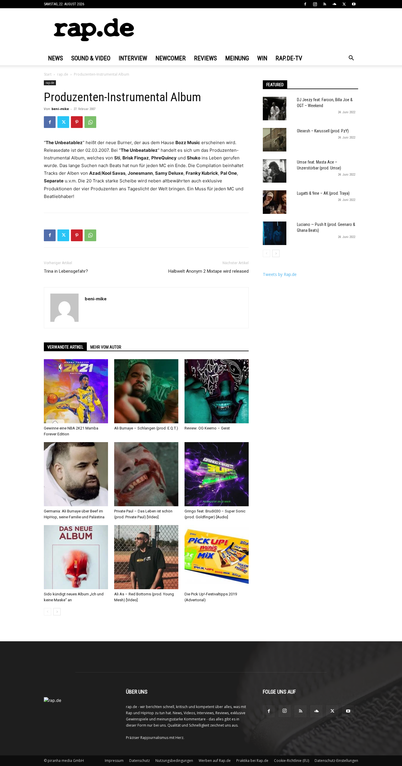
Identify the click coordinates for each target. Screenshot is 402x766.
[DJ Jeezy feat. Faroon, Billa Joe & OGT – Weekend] (274, 108)
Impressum (114, 760)
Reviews (205, 58)
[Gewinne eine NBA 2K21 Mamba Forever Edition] (76, 391)
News (55, 58)
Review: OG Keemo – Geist (207, 428)
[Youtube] (353, 4)
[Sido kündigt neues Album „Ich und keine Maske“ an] (76, 557)
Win (262, 58)
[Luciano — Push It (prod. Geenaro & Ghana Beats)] (274, 233)
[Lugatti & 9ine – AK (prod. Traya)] (274, 202)
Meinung (237, 58)
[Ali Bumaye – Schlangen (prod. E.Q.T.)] (146, 391)
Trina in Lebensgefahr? (66, 271)
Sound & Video (90, 58)
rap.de (62, 74)
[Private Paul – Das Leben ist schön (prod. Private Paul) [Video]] (146, 474)
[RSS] (324, 4)
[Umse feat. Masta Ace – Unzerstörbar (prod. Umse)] (274, 171)
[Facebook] (305, 4)
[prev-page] (47, 611)
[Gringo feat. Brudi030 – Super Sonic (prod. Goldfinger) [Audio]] (217, 474)
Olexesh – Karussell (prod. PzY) (323, 131)
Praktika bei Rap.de (252, 760)
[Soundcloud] (334, 4)
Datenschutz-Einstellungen (336, 760)
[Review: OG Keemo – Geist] (217, 391)
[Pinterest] (77, 122)
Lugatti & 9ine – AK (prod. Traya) (323, 193)
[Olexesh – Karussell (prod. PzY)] (274, 139)
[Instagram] (314, 4)
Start (48, 74)
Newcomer (170, 58)
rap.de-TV (288, 58)
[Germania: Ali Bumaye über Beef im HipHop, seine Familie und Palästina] (76, 474)
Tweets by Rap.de (280, 274)
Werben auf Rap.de (215, 760)
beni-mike (60, 108)
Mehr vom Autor (105, 347)
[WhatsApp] (90, 122)
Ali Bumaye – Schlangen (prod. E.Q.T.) (146, 428)
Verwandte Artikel (65, 347)
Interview (133, 58)
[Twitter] (344, 4)
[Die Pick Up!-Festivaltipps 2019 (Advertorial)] (217, 557)
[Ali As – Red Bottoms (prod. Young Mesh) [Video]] (146, 557)
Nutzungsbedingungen (174, 760)
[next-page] (57, 611)
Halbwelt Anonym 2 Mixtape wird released (208, 271)
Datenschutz (139, 760)
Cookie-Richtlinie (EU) (291, 760)
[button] (351, 58)
